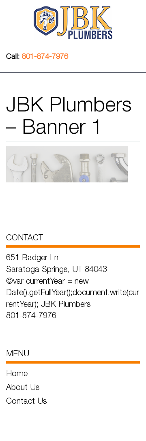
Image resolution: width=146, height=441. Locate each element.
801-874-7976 (45, 56)
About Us (23, 387)
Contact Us (26, 400)
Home (17, 373)
